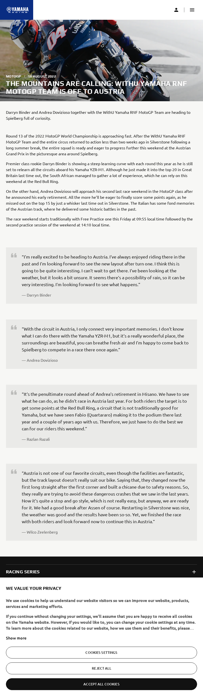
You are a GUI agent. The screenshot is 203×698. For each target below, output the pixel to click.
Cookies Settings (101, 652)
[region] (101, 638)
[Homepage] (17, 9)
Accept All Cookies (101, 684)
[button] (192, 10)
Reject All (101, 668)
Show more (16, 637)
